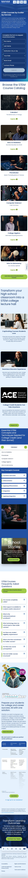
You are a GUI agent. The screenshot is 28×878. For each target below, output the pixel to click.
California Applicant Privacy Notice (6, 867)
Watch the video (7, 731)
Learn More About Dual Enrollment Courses (14, 276)
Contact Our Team (14, 839)
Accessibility (4, 864)
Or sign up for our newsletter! (14, 800)
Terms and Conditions (19, 869)
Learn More (14, 796)
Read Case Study (13, 559)
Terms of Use (17, 866)
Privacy (3, 871)
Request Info (14, 425)
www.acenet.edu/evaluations (7, 812)
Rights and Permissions (20, 864)
